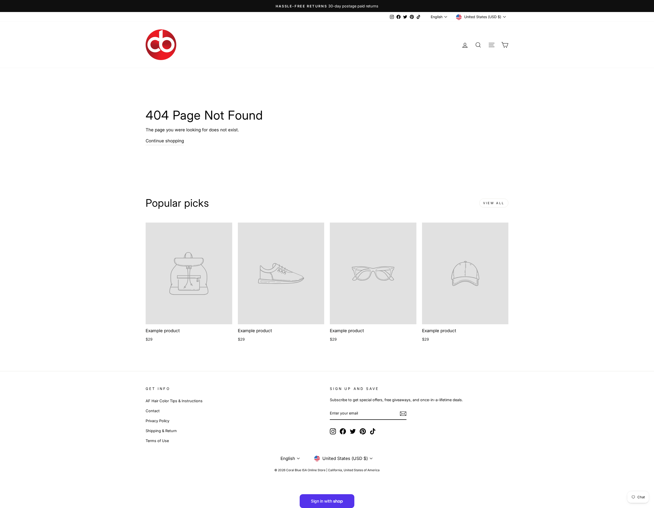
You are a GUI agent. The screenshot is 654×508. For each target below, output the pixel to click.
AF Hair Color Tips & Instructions (174, 401)
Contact (153, 411)
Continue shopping (165, 140)
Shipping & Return (161, 431)
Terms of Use (157, 440)
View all (494, 203)
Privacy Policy (157, 421)
